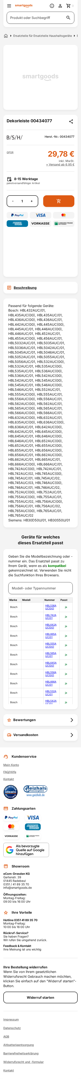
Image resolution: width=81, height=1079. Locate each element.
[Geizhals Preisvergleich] (35, 792)
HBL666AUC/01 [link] (50, 683)
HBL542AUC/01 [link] (50, 702)
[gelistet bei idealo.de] (10, 792)
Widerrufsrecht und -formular (23, 1062)
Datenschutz (12, 1028)
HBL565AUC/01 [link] (50, 655)
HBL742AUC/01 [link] (50, 617)
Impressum (11, 1019)
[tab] (40, 287)
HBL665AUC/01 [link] (50, 635)
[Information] (51, 5)
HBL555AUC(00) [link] (50, 645)
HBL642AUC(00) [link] (50, 626)
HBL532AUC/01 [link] (50, 693)
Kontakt (8, 779)
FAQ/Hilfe (9, 772)
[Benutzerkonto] (60, 5)
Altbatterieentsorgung (18, 1045)
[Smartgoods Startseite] (24, 6)
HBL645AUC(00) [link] (50, 664)
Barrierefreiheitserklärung (21, 1053)
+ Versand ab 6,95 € (60, 164)
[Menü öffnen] (9, 5)
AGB (6, 1036)
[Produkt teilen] (71, 121)
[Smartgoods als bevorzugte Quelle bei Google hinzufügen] (26, 850)
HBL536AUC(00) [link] (50, 607)
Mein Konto (11, 765)
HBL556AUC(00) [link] (50, 674)
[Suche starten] (68, 17)
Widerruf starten (40, 997)
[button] (10, 152)
